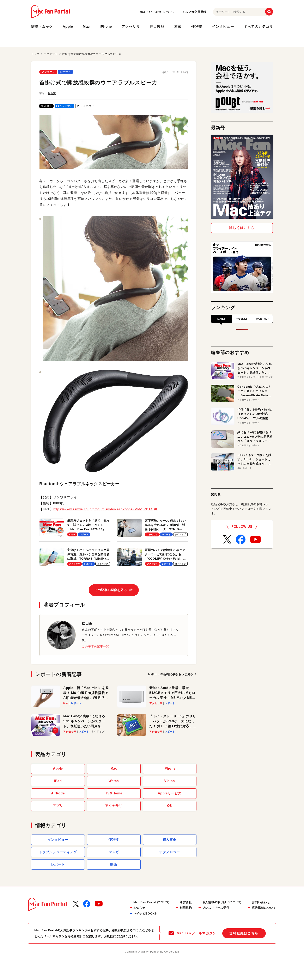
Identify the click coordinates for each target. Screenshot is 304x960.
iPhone (106, 27)
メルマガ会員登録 (194, 11)
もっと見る (170, 674)
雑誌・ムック (42, 27)
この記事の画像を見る (114, 590)
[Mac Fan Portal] (50, 11)
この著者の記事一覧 (95, 646)
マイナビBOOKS (145, 913)
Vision (169, 781)
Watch (114, 781)
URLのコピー (88, 106)
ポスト (48, 106)
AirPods (58, 793)
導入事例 (170, 839)
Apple (68, 27)
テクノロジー (169, 852)
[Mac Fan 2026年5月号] (242, 177)
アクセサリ (131, 27)
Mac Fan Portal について (158, 11)
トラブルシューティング (58, 852)
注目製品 (157, 27)
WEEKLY (242, 318)
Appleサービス (170, 793)
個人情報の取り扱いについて (222, 902)
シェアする (66, 106)
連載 (177, 27)
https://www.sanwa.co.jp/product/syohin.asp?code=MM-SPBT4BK (105, 509)
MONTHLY (262, 318)
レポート (65, 71)
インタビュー (223, 27)
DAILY (221, 318)
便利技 (196, 27)
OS (169, 805)
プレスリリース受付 (216, 907)
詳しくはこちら (242, 227)
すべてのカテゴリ (258, 27)
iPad (58, 781)
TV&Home (113, 793)
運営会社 (186, 902)
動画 (113, 864)
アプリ (58, 805)
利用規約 (186, 907)
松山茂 (52, 93)
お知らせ (139, 907)
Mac (86, 27)
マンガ (114, 852)
